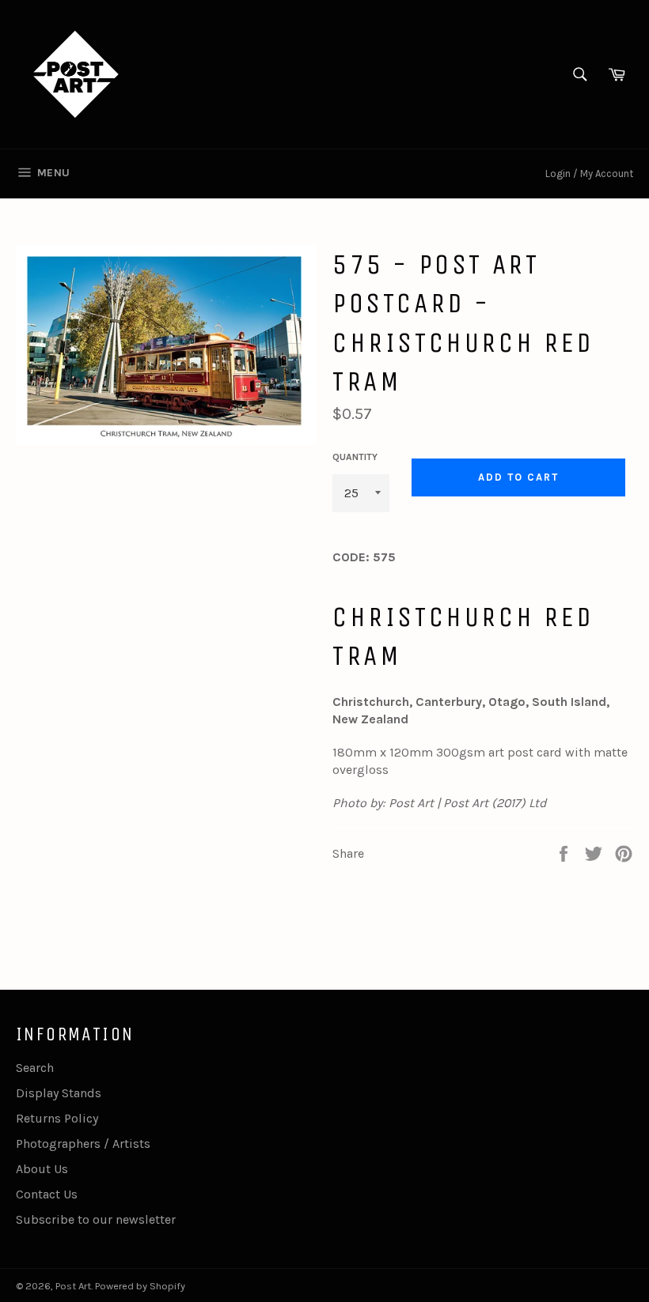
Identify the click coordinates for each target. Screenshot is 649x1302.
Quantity (355, 456)
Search (35, 1067)
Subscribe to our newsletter (96, 1219)
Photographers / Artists (83, 1143)
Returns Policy (57, 1118)
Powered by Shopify (140, 1286)
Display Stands (58, 1092)
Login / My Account (589, 173)
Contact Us (47, 1194)
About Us (42, 1168)
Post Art (73, 1286)
